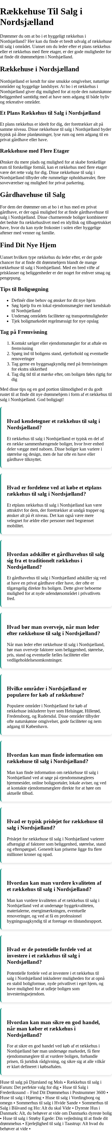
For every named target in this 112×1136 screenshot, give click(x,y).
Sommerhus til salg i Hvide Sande (47, 1102)
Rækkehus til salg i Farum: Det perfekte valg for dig (50, 1085)
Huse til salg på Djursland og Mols (31, 1082)
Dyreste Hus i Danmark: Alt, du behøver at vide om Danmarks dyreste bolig (56, 1111)
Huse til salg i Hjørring (20, 1097)
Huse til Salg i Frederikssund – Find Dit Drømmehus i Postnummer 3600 (52, 1090)
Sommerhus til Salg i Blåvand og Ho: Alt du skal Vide (54, 1105)
